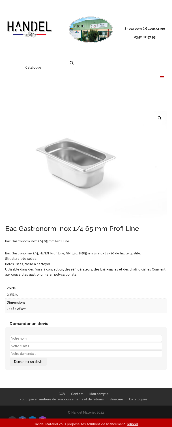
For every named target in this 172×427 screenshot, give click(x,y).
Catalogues (138, 399)
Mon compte (99, 394)
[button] (160, 118)
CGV (61, 394)
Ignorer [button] (132, 424)
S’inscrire (116, 399)
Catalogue (33, 67)
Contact (77, 394)
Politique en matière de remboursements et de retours (61, 399)
